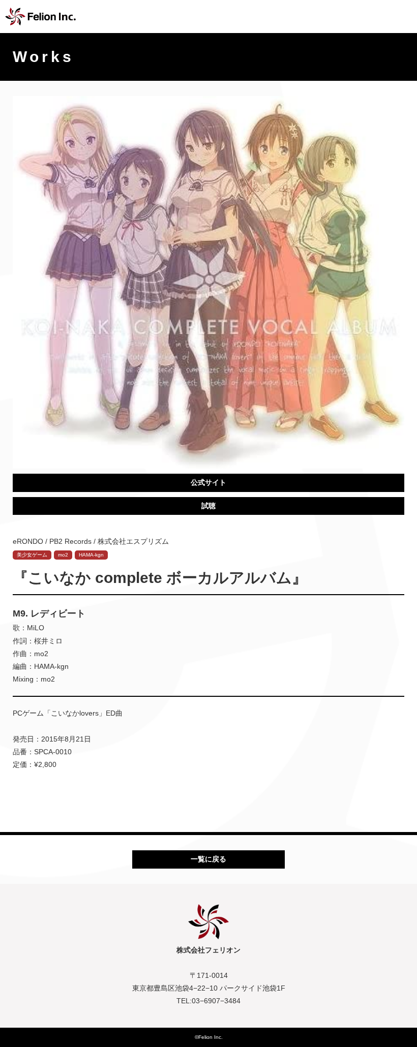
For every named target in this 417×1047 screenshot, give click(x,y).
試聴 (208, 506)
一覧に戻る (208, 859)
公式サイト (208, 482)
